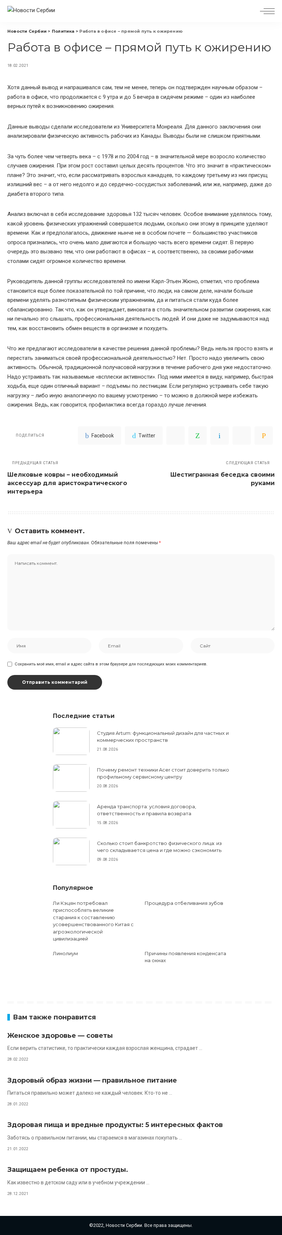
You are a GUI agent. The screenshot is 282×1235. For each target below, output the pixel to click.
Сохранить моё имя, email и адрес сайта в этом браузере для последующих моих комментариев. (111, 664)
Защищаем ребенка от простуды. (67, 1170)
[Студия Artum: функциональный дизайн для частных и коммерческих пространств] (71, 741)
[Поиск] (249, 11)
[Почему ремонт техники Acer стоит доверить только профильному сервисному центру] (71, 778)
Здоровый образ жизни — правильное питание (92, 1080)
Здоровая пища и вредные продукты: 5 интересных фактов (115, 1125)
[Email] (263, 435)
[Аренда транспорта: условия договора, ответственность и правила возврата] (71, 814)
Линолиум (65, 953)
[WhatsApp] (197, 435)
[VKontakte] (219, 435)
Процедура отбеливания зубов (184, 903)
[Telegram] (241, 435)
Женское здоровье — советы (60, 1036)
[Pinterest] (175, 435)
